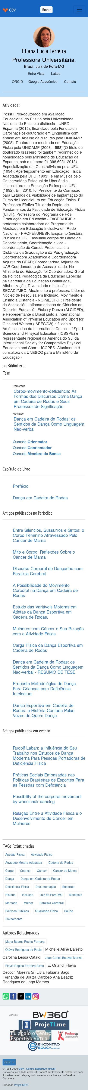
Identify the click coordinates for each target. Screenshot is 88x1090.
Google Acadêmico (42, 81)
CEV (7, 1062)
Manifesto (75, 895)
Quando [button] (30, 441)
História (10, 895)
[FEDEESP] (68, 1035)
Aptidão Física (15, 854)
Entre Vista (36, 73)
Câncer (42, 870)
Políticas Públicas (17, 911)
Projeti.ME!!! (21, 1085)
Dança (9, 878)
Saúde (68, 911)
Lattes (55, 73)
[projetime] (44, 1024)
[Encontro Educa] (44, 1045)
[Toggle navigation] (79, 9)
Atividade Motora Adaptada (23, 862)
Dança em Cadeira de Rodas (40, 878)
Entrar (46, 9)
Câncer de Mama (65, 870)
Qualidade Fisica (46, 911)
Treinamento (13, 919)
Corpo (9, 870)
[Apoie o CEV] (31, 1035)
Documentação (45, 886)
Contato (70, 81)
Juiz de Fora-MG (51, 895)
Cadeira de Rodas (60, 862)
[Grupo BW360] (51, 1013)
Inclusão (27, 895)
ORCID (17, 81)
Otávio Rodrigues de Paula (23, 949)
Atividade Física (41, 854)
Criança (25, 870)
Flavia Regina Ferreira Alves (24, 966)
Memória (11, 903)
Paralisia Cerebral (52, 903)
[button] (6, 996)
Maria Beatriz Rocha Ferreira (25, 941)
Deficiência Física (17, 886)
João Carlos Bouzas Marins (63, 957)
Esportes (68, 886)
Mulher (28, 903)
